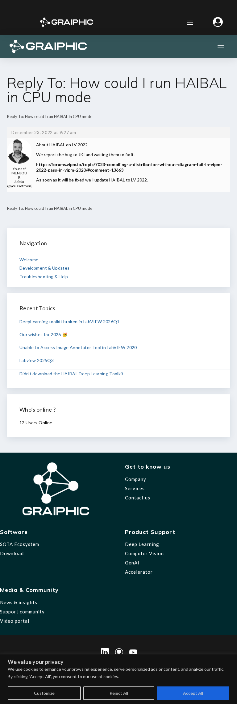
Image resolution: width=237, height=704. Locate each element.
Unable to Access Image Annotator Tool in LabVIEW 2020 (78, 347)
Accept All (193, 693)
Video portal (14, 621)
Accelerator (139, 572)
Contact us (137, 497)
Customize (44, 693)
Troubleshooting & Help (43, 276)
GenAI (132, 562)
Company (135, 479)
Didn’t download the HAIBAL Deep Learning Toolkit (71, 373)
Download (12, 553)
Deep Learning (142, 544)
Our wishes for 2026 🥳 (43, 334)
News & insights (18, 602)
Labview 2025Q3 (36, 360)
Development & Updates (44, 268)
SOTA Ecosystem (19, 544)
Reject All (119, 693)
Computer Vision (144, 553)
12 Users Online (35, 422)
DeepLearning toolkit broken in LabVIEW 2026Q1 (69, 321)
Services (135, 488)
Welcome (28, 259)
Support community (22, 611)
